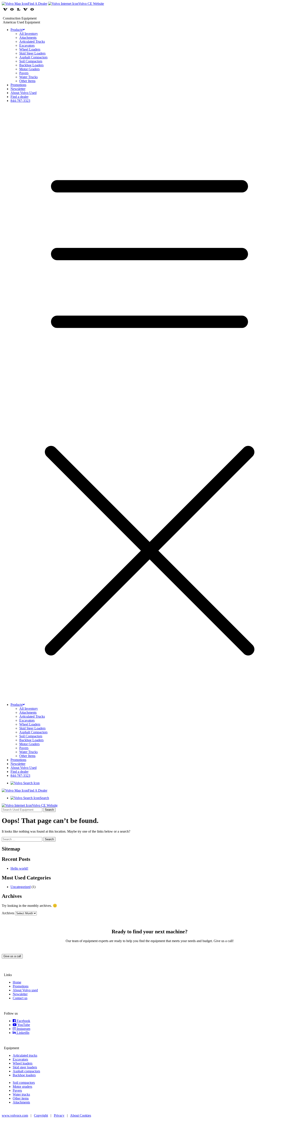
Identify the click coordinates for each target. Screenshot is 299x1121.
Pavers (23, 73)
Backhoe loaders (24, 1075)
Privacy (59, 1115)
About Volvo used (25, 990)
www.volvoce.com (15, 1115)
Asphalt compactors (26, 1071)
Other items (21, 1098)
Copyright (41, 1115)
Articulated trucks (25, 1055)
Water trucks (21, 1094)
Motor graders (22, 1086)
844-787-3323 (20, 100)
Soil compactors (24, 1082)
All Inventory (28, 33)
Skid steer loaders (25, 1067)
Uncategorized (21, 887)
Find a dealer (19, 97)
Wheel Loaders (29, 49)
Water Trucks (28, 77)
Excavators (27, 45)
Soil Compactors (30, 61)
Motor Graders (29, 69)
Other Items (27, 81)
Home (17, 982)
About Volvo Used (24, 93)
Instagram (23, 1029)
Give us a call (12, 956)
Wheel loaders (22, 1063)
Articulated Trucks (32, 41)
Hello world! (19, 868)
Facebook (23, 1021)
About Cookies (80, 1115)
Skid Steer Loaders (32, 53)
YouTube (23, 1025)
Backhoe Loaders (31, 65)
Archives (8, 913)
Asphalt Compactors (33, 57)
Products (17, 30)
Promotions (18, 85)
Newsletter (18, 89)
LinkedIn (22, 1032)
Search (49, 809)
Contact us (20, 998)
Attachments (28, 37)
